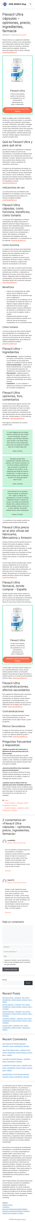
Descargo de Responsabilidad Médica (14, 1209)
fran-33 (4, 1050)
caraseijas (5, 1065)
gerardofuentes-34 (8, 1074)
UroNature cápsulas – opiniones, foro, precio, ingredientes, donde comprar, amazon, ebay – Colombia (17, 1021)
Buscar (4, 980)
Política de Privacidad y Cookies (12, 1213)
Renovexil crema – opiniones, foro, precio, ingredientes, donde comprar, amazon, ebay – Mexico (17, 1000)
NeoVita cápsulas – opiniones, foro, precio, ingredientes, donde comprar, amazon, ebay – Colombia (17, 1014)
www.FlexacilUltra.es (9, 52)
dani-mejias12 (7, 1044)
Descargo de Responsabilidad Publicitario (16, 1211)
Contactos (5, 1207)
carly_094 (5, 1059)
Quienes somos (7, 1205)
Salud (6, 800)
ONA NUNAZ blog (17, 4)
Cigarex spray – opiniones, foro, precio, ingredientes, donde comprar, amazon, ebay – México (17, 1052)
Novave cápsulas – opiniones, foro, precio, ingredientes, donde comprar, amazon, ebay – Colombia (17, 1007)
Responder (8, 870)
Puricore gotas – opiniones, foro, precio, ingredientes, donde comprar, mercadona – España (16, 1028)
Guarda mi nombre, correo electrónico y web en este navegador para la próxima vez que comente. (17, 962)
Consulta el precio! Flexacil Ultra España (17, 110)
